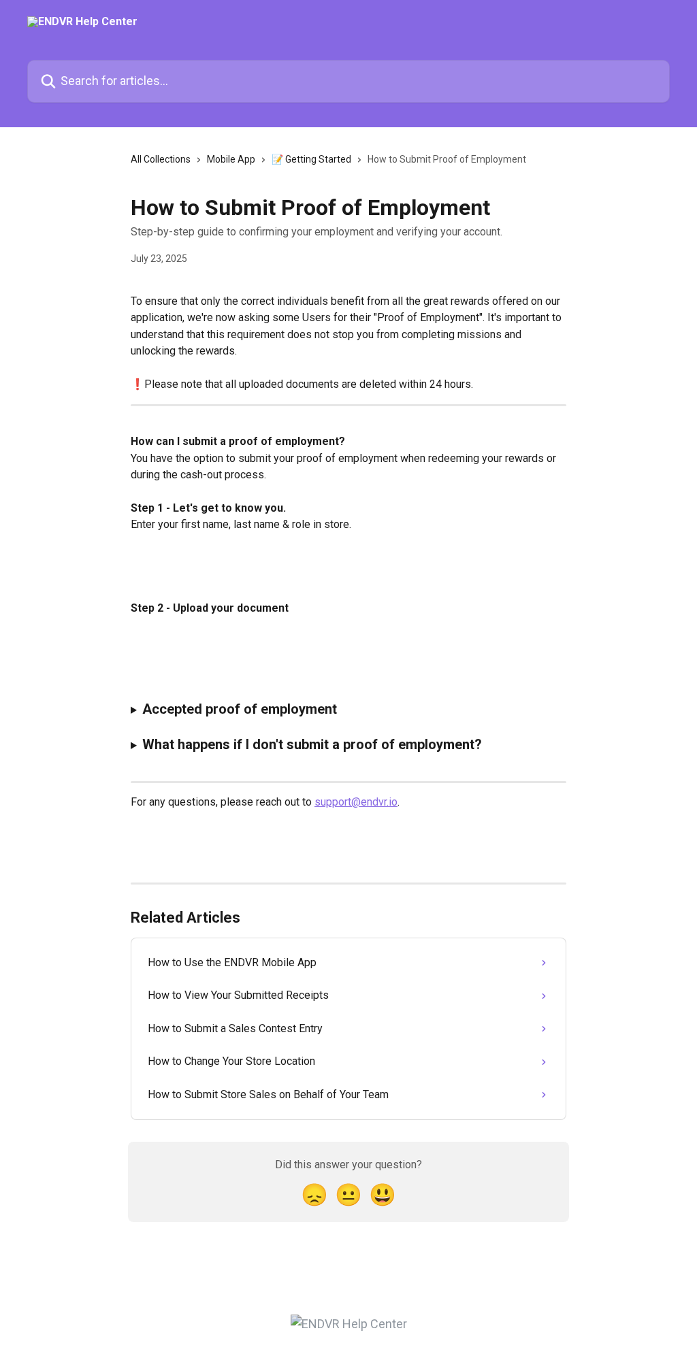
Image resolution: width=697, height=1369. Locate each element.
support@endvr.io (356, 801)
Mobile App (231, 159)
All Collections (161, 159)
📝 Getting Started (311, 159)
